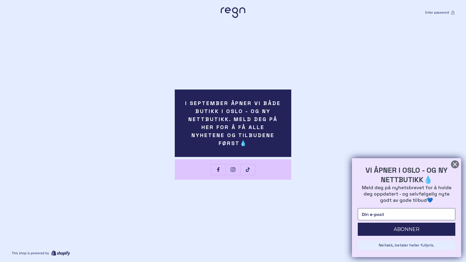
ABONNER (406, 229)
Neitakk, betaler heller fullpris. (406, 245)
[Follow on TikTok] (248, 169)
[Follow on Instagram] (233, 169)
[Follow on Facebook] (218, 169)
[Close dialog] (455, 164)
